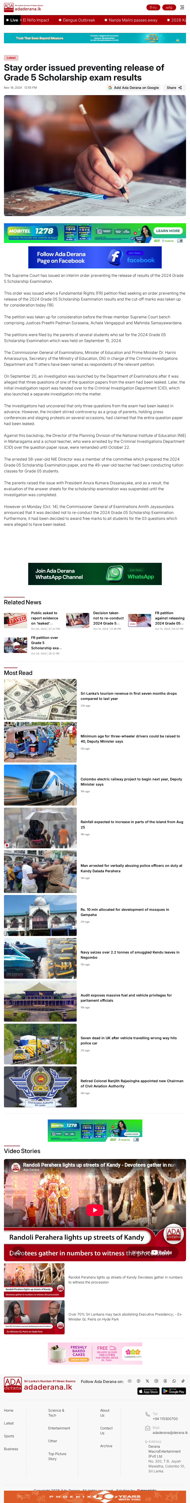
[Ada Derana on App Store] (148, 1391)
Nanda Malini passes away (110, 20)
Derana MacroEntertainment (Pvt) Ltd (166, 1458)
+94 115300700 (165, 1419)
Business (11, 1449)
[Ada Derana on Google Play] (174, 1391)
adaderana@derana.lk (170, 1432)
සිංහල (153, 7)
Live (14, 20)
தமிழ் (169, 7)
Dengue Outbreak (56, 20)
